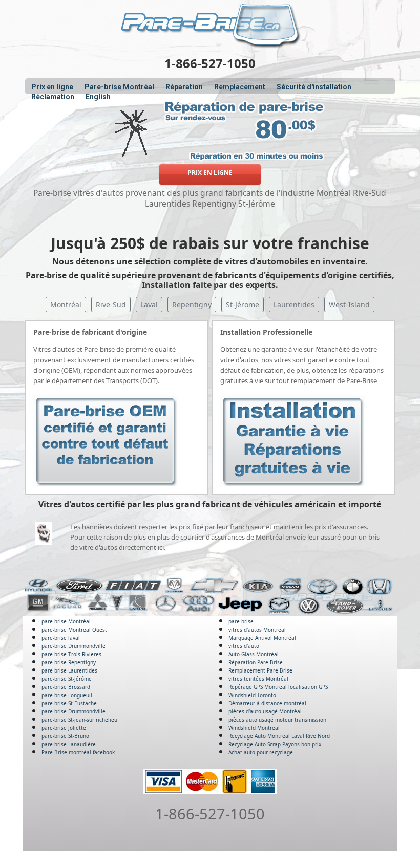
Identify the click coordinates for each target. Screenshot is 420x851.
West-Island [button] (349, 304)
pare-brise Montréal (66, 621)
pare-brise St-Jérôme (66, 678)
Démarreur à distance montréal (267, 703)
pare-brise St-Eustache (69, 703)
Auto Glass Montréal (253, 654)
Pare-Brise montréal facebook (78, 752)
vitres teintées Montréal (258, 678)
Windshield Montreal (254, 727)
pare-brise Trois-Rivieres (71, 654)
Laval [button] (149, 304)
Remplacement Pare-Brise (260, 670)
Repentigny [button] (192, 304)
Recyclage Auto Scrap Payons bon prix (274, 744)
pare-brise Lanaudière (68, 744)
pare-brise (241, 621)
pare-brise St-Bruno (65, 736)
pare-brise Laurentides (69, 670)
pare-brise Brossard (65, 686)
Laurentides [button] (294, 304)
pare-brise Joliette (63, 727)
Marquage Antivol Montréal (262, 637)
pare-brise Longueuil (66, 695)
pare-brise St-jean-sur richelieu (79, 719)
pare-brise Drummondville (73, 646)
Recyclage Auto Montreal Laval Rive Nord (279, 736)
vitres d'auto (243, 646)
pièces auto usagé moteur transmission (277, 719)
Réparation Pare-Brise (255, 662)
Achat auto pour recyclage (260, 752)
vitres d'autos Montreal (257, 629)
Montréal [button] (65, 304)
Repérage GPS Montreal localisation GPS (278, 686)
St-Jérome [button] (242, 304)
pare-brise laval (60, 637)
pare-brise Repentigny (68, 662)
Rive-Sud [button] (111, 304)
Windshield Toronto (252, 695)
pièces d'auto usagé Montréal (265, 711)
